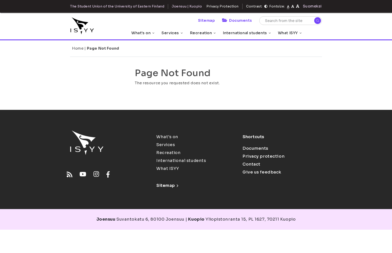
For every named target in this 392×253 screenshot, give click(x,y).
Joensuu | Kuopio (187, 6)
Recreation (201, 33)
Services (170, 33)
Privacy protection (263, 156)
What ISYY (288, 33)
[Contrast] (265, 6)
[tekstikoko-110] (292, 6)
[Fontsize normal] (288, 6)
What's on (141, 33)
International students (245, 33)
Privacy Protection (222, 6)
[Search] (317, 20)
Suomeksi (312, 6)
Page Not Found (103, 48)
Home (77, 48)
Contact (251, 164)
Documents (240, 20)
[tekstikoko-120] (297, 6)
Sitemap (206, 20)
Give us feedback (262, 172)
